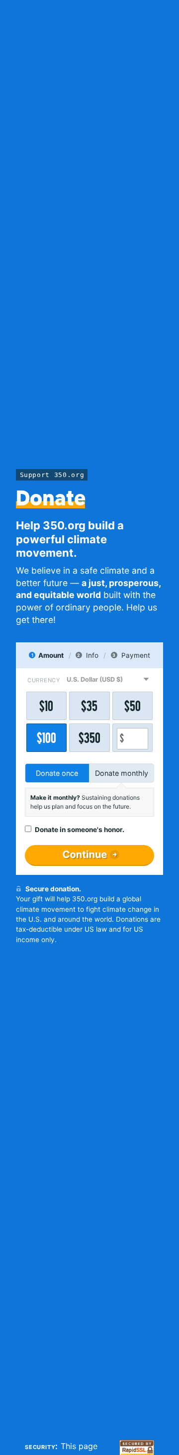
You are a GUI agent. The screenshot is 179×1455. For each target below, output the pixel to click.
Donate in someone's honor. (79, 830)
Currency (43, 680)
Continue (84, 854)
